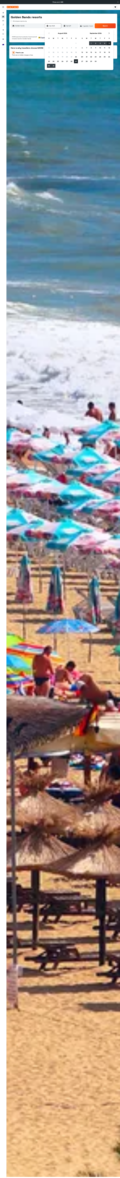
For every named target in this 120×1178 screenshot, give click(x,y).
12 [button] (62, 52)
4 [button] (104, 43)
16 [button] (49, 57)
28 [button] (71, 61)
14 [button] (71, 52)
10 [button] (53, 52)
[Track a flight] (3, 34)
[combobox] (29, 25)
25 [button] (58, 61)
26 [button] (62, 61)
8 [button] (91, 48)
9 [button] (95, 48)
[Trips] (3, 39)
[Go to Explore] (3, 30)
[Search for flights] (3, 13)
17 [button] (53, 57)
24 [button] (53, 61)
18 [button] (58, 57)
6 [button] (82, 48)
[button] (118, 2)
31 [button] (53, 66)
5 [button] (62, 48)
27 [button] (67, 61)
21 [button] (71, 57)
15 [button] (76, 52)
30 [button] (49, 66)
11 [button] (57, 52)
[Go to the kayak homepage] (12, 7)
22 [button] (76, 57)
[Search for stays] (3, 17)
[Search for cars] (3, 21)
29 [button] (76, 61)
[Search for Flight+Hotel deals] (3, 24)
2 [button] (95, 43)
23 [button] (49, 61)
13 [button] (67, 52)
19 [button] (62, 57)
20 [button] (67, 57)
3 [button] (53, 48)
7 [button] (71, 48)
